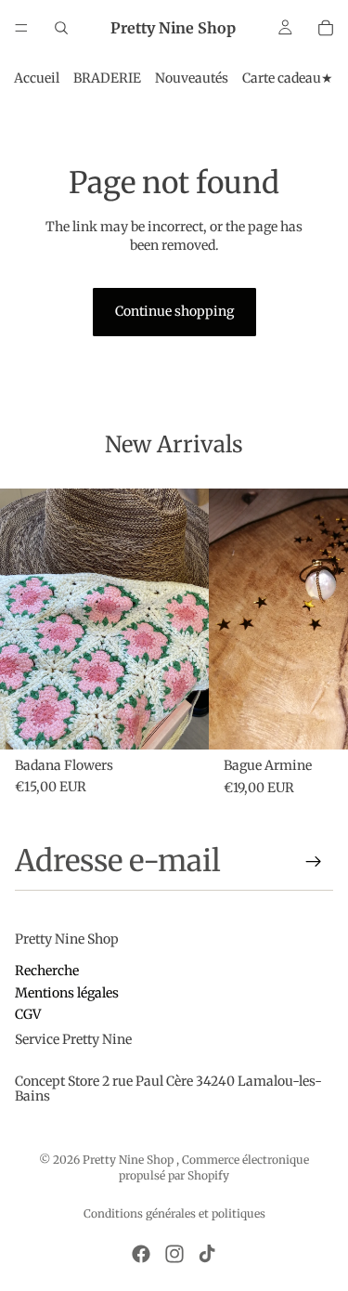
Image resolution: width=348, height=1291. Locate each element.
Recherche (47, 971)
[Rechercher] (61, 27)
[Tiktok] (207, 1254)
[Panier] (325, 27)
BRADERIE (107, 78)
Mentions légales (67, 993)
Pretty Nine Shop (129, 1160)
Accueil (36, 78)
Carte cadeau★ (287, 78)
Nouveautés (191, 78)
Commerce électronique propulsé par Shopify (214, 1167)
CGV (28, 1015)
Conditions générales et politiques (174, 1213)
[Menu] (21, 28)
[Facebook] (141, 1254)
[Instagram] (174, 1254)
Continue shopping (174, 311)
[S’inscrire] (313, 861)
